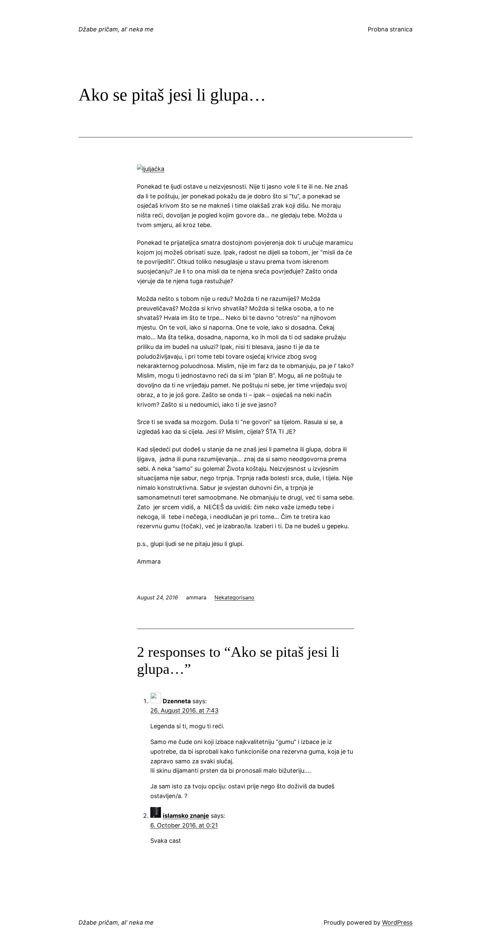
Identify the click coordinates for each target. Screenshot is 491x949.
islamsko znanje (186, 815)
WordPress (397, 922)
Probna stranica (390, 29)
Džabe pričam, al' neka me (116, 29)
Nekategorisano (234, 597)
